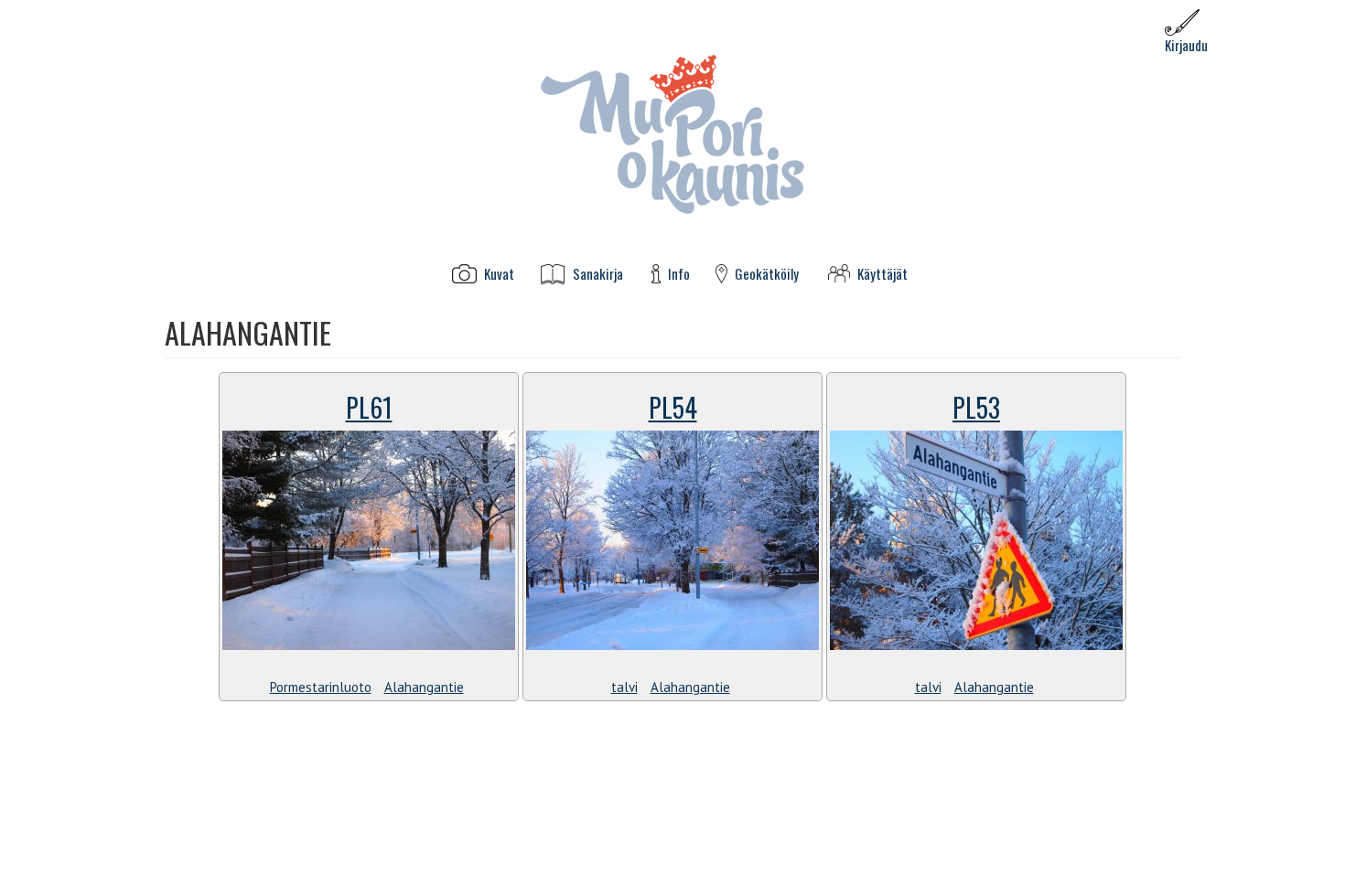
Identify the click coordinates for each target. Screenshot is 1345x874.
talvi (624, 687)
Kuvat (499, 273)
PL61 (369, 407)
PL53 (976, 407)
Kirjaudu (1186, 45)
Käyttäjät (882, 273)
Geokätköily (767, 273)
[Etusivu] (672, 133)
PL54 (673, 407)
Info (679, 273)
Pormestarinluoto (320, 687)
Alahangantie (424, 687)
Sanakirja (598, 273)
